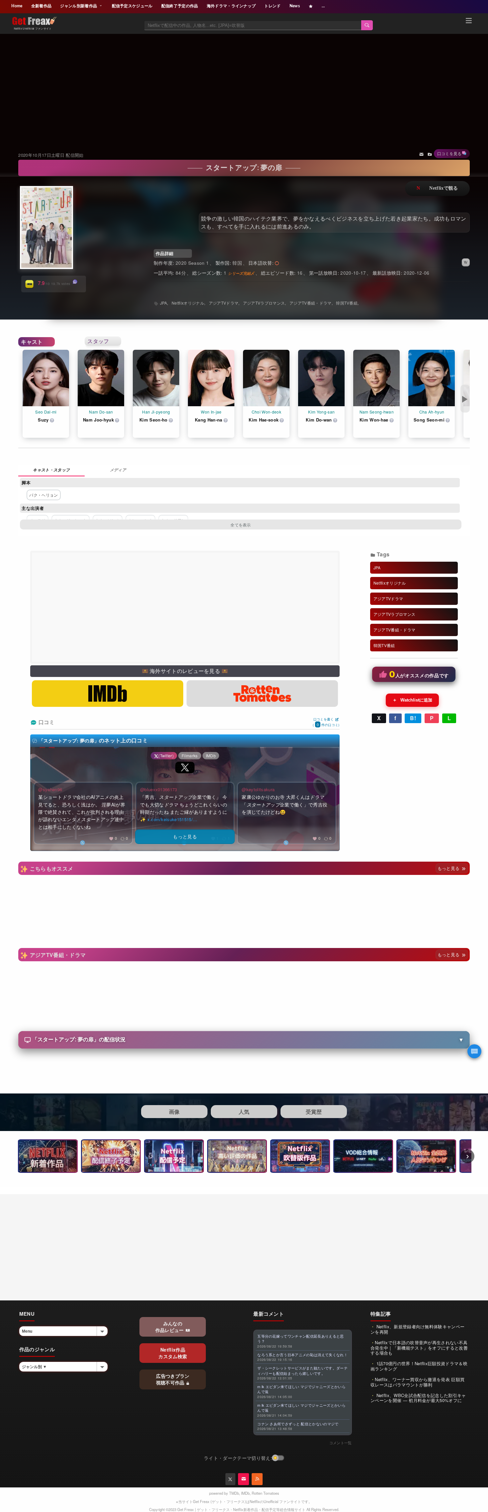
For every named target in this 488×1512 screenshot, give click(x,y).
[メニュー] (468, 22)
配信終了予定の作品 (179, 6)
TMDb (234, 1493)
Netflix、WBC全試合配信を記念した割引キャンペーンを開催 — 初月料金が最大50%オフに (418, 1398)
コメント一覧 (340, 1442)
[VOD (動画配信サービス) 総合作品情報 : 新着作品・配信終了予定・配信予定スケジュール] (363, 1156)
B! (413, 718)
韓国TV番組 (347, 303)
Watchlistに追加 (412, 700)
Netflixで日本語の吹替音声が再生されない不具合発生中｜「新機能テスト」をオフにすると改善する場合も (419, 1347)
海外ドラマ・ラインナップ (231, 6)
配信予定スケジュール (132, 6)
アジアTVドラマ (224, 303)
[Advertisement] (244, 84)
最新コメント (268, 1313)
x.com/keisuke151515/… (172, 819)
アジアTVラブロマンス (264, 303)
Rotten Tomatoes (265, 1493)
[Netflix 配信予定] (174, 1156)
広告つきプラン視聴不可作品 (173, 1379)
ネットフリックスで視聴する (437, 188)
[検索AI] (474, 1051)
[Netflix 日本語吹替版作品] (300, 1156)
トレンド (272, 6)
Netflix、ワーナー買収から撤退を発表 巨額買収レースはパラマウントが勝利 (417, 1382)
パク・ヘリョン (43, 495)
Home (16, 6)
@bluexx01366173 (158, 789)
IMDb (245, 1493)
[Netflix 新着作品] (48, 1156)
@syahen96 (50, 789)
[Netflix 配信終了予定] (111, 1156)
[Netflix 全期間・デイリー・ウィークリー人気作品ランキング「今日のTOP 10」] (426, 1156)
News (294, 6)
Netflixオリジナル (188, 303)
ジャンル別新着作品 (79, 6)
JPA (163, 303)
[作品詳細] (51, 470)
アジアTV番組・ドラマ (310, 303)
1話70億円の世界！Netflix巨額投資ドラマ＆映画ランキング (418, 1366)
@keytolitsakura (258, 789)
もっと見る (449, 868)
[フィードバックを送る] (421, 153)
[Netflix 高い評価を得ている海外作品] (237, 1156)
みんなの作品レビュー (170, 1326)
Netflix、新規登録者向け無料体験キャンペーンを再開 (417, 1329)
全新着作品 (41, 6)
